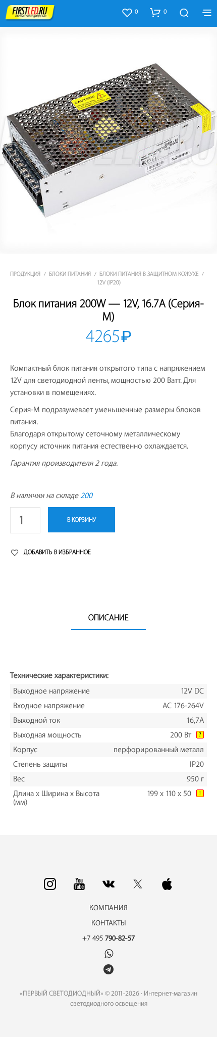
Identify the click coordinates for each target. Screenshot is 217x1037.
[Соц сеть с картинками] (50, 884)
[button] (129, 12)
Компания (108, 908)
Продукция (25, 274)
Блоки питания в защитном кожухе (148, 274)
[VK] (108, 884)
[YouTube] (79, 884)
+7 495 (108, 938)
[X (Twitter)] (138, 884)
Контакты (108, 923)
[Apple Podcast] (167, 884)
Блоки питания (70, 274)
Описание (108, 617)
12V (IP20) (109, 282)
